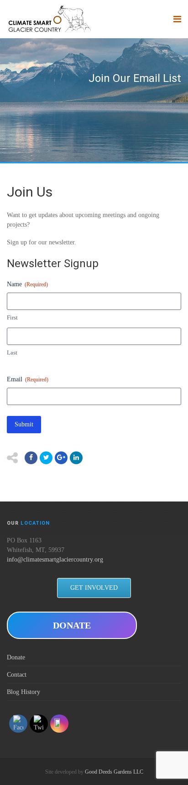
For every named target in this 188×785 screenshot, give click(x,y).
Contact (16, 674)
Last (12, 352)
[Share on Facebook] (31, 457)
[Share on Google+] (61, 457)
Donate (16, 657)
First (12, 317)
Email (27, 379)
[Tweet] (46, 457)
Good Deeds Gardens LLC (114, 772)
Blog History (23, 692)
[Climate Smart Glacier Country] (49, 19)
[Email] (76, 457)
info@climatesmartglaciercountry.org (55, 559)
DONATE (72, 625)
